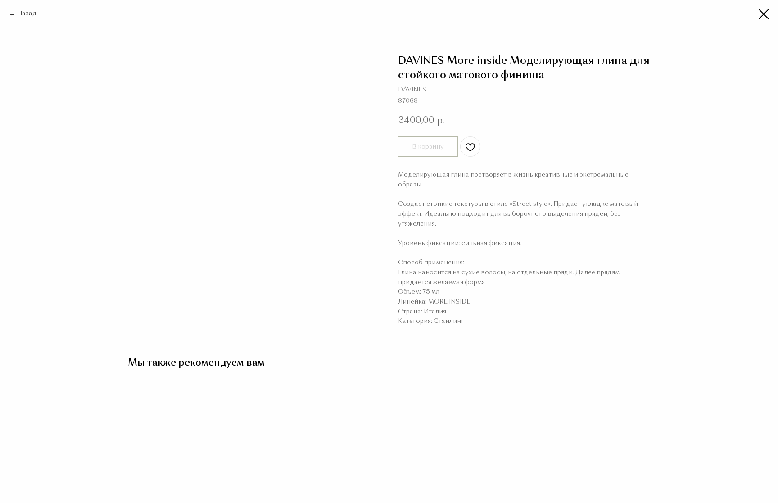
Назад (27, 13)
